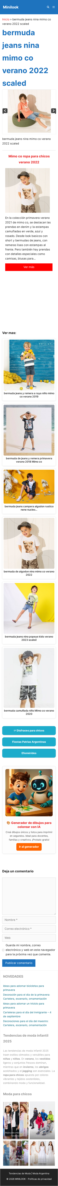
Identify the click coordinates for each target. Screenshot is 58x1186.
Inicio (5, 19)
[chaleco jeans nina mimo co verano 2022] (53, 113)
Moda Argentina (41, 1173)
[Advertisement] (29, 303)
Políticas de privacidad (40, 1179)
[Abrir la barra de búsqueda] (48, 7)
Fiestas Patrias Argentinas (29, 741)
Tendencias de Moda (20, 1173)
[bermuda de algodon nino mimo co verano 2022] (5, 113)
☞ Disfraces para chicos (29, 730)
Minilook (11, 7)
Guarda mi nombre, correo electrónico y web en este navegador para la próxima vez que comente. (30, 950)
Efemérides (29, 753)
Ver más (28, 267)
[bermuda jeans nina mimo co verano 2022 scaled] (29, 131)
